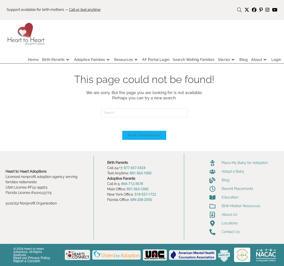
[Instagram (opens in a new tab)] (267, 10)
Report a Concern (26, 261)
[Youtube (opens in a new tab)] (274, 10)
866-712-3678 (132, 184)
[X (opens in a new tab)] (246, 10)
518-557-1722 (145, 194)
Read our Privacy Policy (31, 258)
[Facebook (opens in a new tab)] (254, 10)
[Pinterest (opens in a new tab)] (261, 10)
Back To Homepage (144, 135)
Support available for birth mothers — (54, 10)
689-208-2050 (141, 200)
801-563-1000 (141, 173)
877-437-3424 (135, 168)
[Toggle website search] (239, 10)
